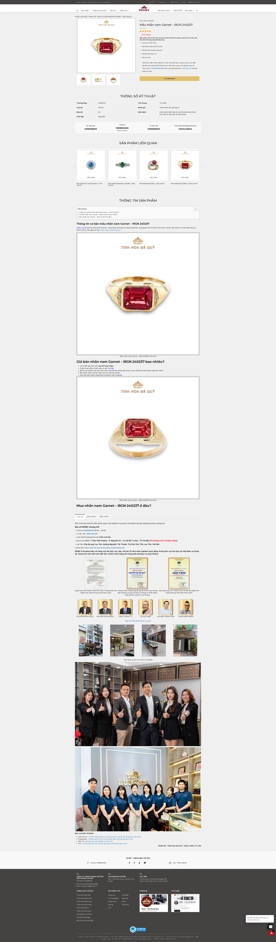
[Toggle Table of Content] (194, 209)
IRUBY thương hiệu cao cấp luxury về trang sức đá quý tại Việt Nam (115, 837)
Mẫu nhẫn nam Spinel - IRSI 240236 (120, 183)
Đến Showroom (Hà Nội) (85, 920)
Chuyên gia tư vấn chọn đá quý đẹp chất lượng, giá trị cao (110, 839)
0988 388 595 (187, 68)
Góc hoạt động (113, 898)
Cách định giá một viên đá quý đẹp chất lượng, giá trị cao (105, 844)
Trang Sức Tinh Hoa (96, 16)
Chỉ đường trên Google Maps (163, 541)
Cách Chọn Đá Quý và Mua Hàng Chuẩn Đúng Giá (104, 548)
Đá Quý (112, 10)
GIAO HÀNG (91, 517)
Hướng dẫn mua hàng (84, 914)
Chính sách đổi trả (83, 908)
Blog (184, 2)
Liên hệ (110, 904)
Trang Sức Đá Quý (99, 10)
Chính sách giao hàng (84, 901)
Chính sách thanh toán (84, 898)
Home (77, 16)
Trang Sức (124, 10)
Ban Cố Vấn (178, 10)
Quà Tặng (188, 10)
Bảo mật (125, 898)
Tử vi (109, 908)
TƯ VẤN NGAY (169, 79)
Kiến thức (174, 2)
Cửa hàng (83, 16)
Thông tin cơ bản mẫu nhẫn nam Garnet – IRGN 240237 (99, 212)
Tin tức (151, 2)
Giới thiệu (84, 10)
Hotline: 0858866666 (98, 863)
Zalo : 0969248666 (180, 863)
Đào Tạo (162, 2)
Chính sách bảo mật (83, 895)
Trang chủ (111, 895)
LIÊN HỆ (80, 517)
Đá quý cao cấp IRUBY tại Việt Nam (99, 841)
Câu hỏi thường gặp (83, 917)
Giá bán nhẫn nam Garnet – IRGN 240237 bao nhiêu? (98, 214)
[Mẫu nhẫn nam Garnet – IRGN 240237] (83, 79)
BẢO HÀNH (104, 517)
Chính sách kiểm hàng (84, 904)
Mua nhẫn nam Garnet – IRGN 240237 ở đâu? (95, 217)
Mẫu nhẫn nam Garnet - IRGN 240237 (152, 183)
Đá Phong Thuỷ (164, 10)
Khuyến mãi (112, 901)
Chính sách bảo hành (84, 911)
